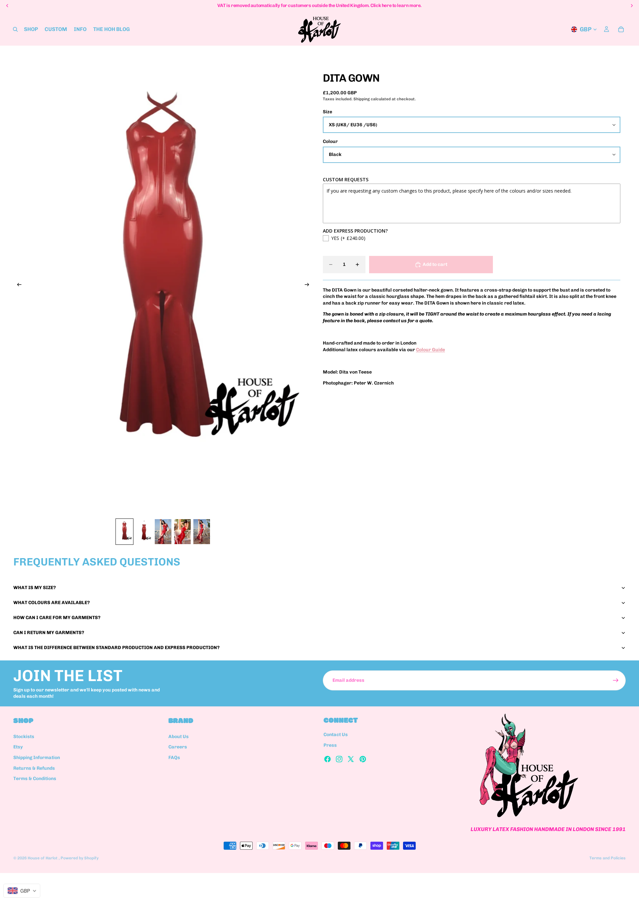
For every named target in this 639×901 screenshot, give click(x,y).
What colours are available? (51, 602)
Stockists (23, 736)
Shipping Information (36, 757)
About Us (178, 736)
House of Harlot (43, 858)
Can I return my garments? (48, 632)
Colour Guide (430, 350)
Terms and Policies (607, 858)
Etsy (18, 747)
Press (330, 745)
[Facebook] (327, 759)
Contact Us (335, 735)
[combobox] (21, 891)
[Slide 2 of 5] (143, 531)
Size (327, 112)
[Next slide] (309, 285)
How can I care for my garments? (57, 617)
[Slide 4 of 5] (182, 531)
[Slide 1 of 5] (124, 531)
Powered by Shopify (80, 858)
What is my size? (34, 587)
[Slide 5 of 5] (201, 531)
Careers (177, 747)
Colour (330, 141)
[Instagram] (339, 759)
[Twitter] (351, 759)
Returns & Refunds (34, 768)
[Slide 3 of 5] (163, 531)
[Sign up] (616, 680)
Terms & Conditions (34, 778)
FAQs (174, 757)
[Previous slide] (17, 285)
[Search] (15, 29)
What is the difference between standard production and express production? (116, 647)
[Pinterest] (363, 759)
